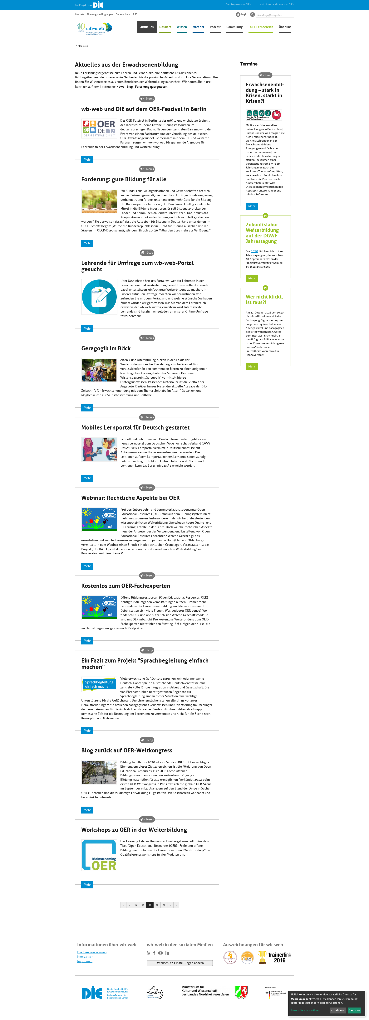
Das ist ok (354, 1010)
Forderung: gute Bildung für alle (123, 178)
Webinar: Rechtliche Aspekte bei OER (130, 497)
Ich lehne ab (338, 1010)
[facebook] (154, 953)
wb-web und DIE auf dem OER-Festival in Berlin (144, 108)
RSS (135, 14)
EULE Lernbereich (260, 26)
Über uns (285, 26)
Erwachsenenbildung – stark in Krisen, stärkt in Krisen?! (265, 92)
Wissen (182, 26)
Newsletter (85, 957)
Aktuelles (147, 26)
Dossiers (165, 26)
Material (198, 26)
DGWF (254, 251)
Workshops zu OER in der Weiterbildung (134, 828)
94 (136, 905)
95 (143, 905)
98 (164, 905)
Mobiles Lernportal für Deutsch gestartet (135, 426)
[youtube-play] (160, 953)
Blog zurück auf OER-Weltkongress (126, 749)
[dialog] (326, 1003)
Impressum (84, 961)
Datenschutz (123, 14)
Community (234, 26)
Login (244, 14)
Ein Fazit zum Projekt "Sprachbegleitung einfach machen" (145, 663)
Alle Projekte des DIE (238, 4)
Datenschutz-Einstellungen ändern (180, 963)
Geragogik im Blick (106, 347)
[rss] (148, 953)
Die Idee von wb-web (91, 952)
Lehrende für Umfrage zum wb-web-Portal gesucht (137, 265)
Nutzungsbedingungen (100, 14)
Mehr (87, 160)
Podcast (215, 26)
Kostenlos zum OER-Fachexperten (125, 585)
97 (157, 905)
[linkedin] (167, 953)
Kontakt (79, 14)
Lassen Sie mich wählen (305, 1010)
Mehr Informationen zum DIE (276, 4)
